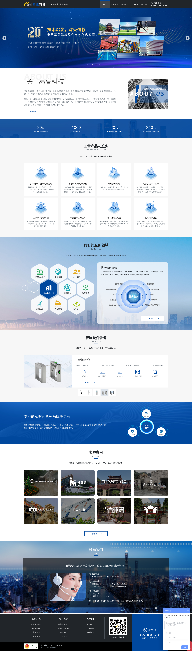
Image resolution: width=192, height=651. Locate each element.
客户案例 (134, 4)
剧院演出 (36, 636)
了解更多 (33, 111)
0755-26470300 (113, 571)
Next (187, 38)
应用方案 (114, 4)
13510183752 (104, 581)
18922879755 (104, 588)
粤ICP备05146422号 (48, 647)
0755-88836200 (98, 571)
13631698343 (104, 591)
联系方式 (90, 632)
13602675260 (104, 578)
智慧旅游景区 (36, 624)
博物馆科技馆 (36, 628)
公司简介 (90, 624)
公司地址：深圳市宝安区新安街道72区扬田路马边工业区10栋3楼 (118, 595)
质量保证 (90, 628)
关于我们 (144, 4)
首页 (105, 4)
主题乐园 (36, 632)
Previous (4, 38)
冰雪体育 (63, 636)
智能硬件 (124, 4)
